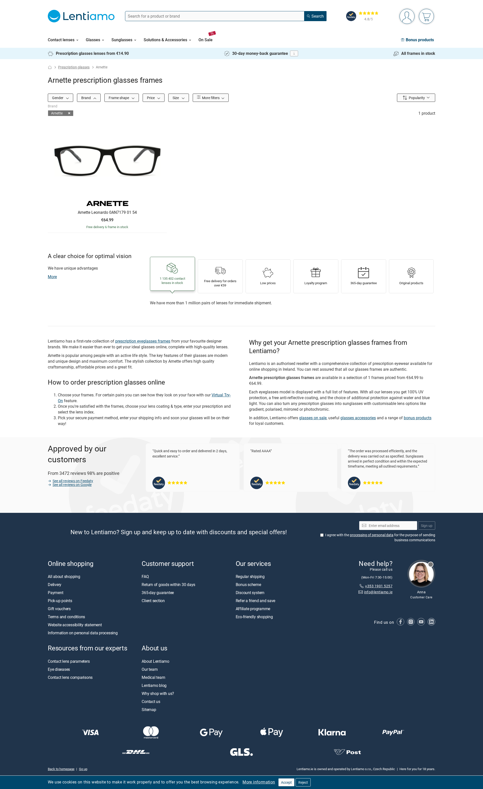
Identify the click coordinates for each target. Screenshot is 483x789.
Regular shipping (250, 576)
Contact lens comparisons (70, 677)
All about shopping (64, 576)
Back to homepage (61, 769)
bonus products (417, 418)
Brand (86, 97)
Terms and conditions (66, 617)
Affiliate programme (253, 609)
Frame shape (119, 97)
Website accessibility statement (75, 625)
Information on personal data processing (83, 633)
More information (259, 782)
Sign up (426, 525)
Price (151, 97)
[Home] (50, 67)
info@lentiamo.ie (378, 592)
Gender (58, 97)
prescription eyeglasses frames (142, 341)
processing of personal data (371, 535)
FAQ (145, 576)
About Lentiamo (155, 661)
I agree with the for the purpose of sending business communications (380, 538)
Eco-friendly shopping (254, 617)
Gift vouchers (59, 609)
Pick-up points (60, 601)
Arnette (57, 113)
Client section (153, 601)
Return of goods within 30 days (168, 585)
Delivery (54, 585)
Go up (83, 769)
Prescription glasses (74, 67)
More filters (210, 97)
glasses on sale (313, 418)
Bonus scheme (248, 585)
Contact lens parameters (69, 661)
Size (176, 97)
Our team (149, 669)
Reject (303, 782)
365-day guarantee (158, 593)
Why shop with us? (158, 693)
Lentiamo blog (154, 685)
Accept (286, 782)
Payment (55, 593)
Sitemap (149, 709)
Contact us (151, 701)
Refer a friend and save (255, 601)
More (52, 276)
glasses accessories (358, 418)
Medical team (153, 677)
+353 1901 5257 (378, 586)
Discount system (250, 593)
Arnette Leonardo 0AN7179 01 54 (107, 212)
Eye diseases (59, 669)
